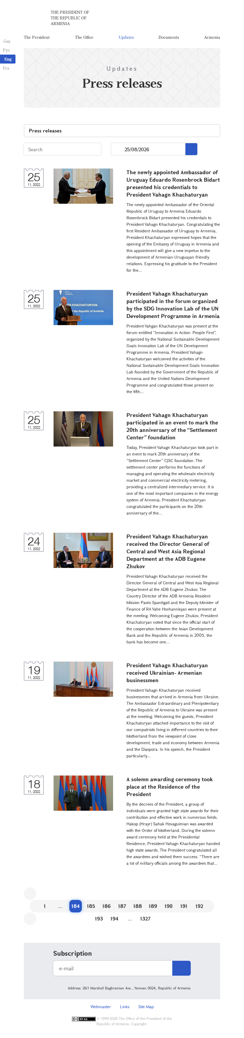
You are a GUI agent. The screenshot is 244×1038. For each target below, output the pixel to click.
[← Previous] (30, 893)
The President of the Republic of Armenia (70, 17)
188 (137, 906)
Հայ (6, 41)
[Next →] (30, 918)
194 (114, 918)
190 (169, 906)
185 (91, 906)
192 (199, 906)
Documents (169, 37)
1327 (145, 918)
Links (124, 1006)
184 (75, 906)
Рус (6, 50)
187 (122, 906)
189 (153, 906)
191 (183, 906)
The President (37, 37)
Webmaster (100, 1006)
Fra (6, 68)
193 (99, 918)
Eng (8, 59)
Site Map (146, 1006)
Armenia (212, 37)
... (118, 149)
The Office (84, 37)
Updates (126, 37)
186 (106, 906)
